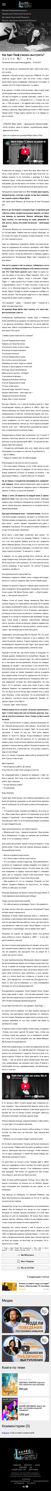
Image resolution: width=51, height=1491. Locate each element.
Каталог (28, 1465)
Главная (17, 1465)
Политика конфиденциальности (20, 1480)
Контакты (31, 1483)
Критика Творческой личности (14, 11)
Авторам (33, 1469)
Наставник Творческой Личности (15, 17)
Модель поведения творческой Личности (19, 21)
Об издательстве (22, 1468)
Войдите (5, 1433)
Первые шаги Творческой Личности (16, 14)
